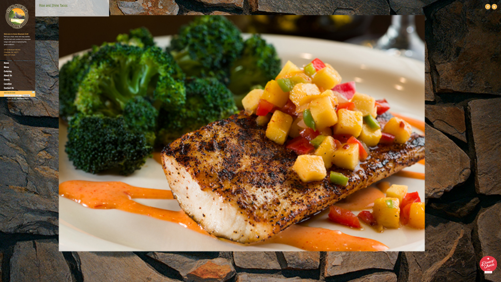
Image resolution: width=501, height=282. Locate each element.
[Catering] (17, 71)
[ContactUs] (17, 88)
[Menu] (17, 67)
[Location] (17, 84)
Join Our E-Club (9, 93)
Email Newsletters (14, 101)
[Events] (17, 79)
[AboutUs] (17, 75)
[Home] (17, 63)
